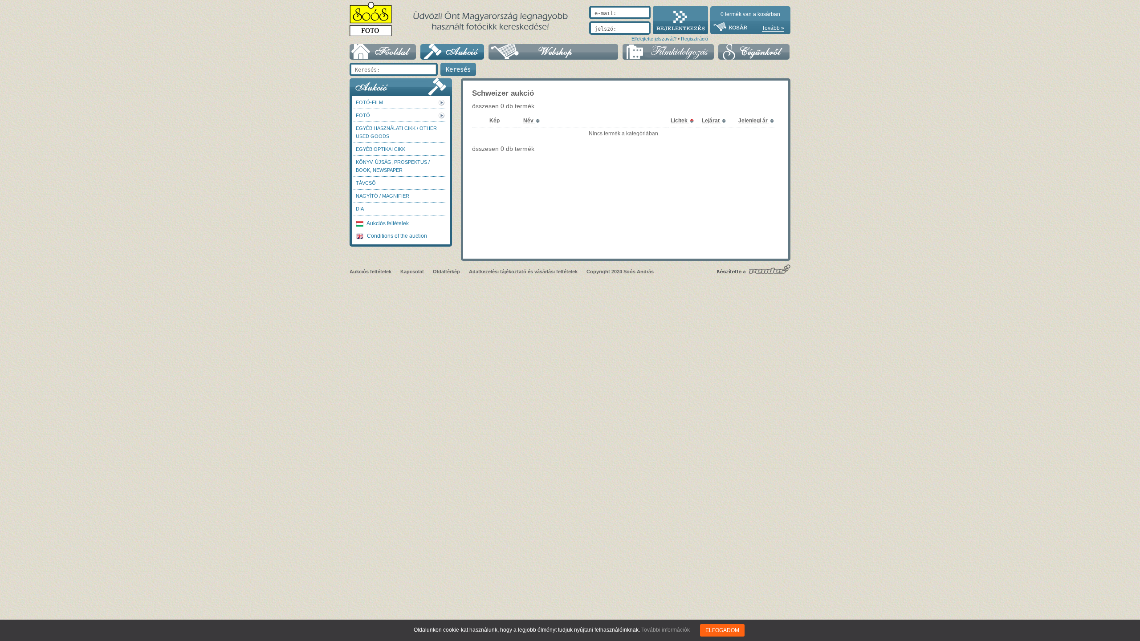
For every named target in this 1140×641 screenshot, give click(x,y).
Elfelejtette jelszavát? (653, 38)
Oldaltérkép (446, 271)
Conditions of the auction (396, 236)
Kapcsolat (412, 271)
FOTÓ (363, 115)
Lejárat (711, 121)
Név (529, 121)
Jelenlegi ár (753, 121)
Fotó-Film (369, 102)
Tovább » (773, 28)
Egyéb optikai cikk (380, 149)
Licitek (680, 121)
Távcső (366, 183)
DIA (360, 208)
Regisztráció (694, 38)
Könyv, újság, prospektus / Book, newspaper (393, 166)
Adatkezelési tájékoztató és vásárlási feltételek (523, 271)
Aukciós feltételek (387, 223)
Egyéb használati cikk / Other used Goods (396, 132)
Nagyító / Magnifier (382, 196)
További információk (665, 630)
